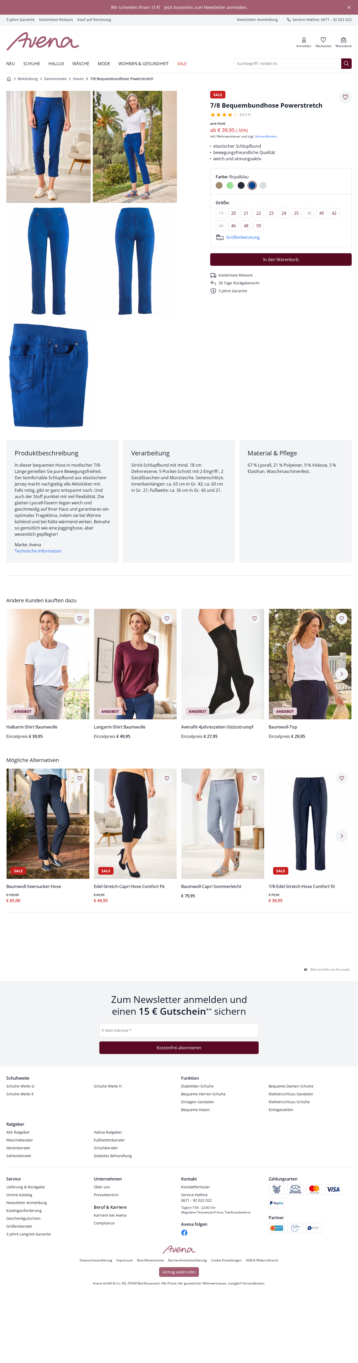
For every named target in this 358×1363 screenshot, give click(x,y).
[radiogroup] (280, 181)
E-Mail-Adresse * (117, 1040)
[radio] (219, 185)
